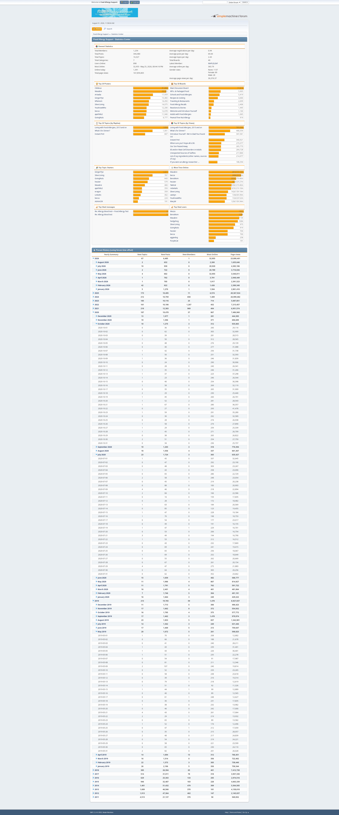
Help (226, 812)
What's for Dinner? (102, 130)
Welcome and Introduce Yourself (183, 111)
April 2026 (102, 277)
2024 (97, 297)
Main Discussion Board (179, 88)
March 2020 (103, 589)
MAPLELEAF (213, 63)
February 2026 (104, 285)
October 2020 (104, 324)
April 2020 (102, 585)
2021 (97, 308)
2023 (97, 301)
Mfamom (98, 101)
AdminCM (99, 201)
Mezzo (172, 211)
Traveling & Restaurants (179, 101)
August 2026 (103, 262)
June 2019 (102, 628)
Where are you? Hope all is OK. (182, 143)
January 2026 (103, 289)
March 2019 (103, 758)
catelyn (173, 195)
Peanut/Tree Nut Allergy (180, 117)
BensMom (174, 178)
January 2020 (103, 597)
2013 (97, 789)
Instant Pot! (99, 134)
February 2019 (104, 762)
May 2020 (102, 581)
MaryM (173, 201)
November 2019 (105, 608)
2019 (97, 601)
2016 (97, 778)
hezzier (98, 182)
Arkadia (98, 94)
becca (97, 111)
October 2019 (104, 612)
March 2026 (103, 281)
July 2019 (102, 624)
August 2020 (103, 451)
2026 (97, 258)
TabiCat (173, 185)
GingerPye (99, 98)
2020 (97, 312)
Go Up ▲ (246, 812)
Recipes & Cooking (177, 98)
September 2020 (105, 447)
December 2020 (104, 316)
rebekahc (174, 188)
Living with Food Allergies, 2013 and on (111, 127)
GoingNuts (99, 117)
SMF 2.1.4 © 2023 (96, 812)
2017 (97, 774)
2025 (97, 293)
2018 (97, 770)
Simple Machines (107, 812)
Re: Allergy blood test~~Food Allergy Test (111, 211)
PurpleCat (174, 241)
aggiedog (174, 237)
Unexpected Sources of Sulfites (183, 153)
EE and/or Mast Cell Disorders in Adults (186, 149)
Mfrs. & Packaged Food (179, 91)
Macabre (98, 91)
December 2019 (104, 605)
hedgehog (174, 221)
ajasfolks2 (99, 114)
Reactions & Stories (178, 108)
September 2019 (105, 616)
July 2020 (102, 454)
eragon (98, 191)
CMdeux (98, 88)
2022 (97, 304)
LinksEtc (98, 195)
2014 (97, 785)
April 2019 (102, 755)
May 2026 (102, 274)
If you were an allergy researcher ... (184, 162)
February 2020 (104, 593)
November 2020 (105, 320)
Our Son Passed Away (179, 146)
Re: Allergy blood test (103, 214)
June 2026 (102, 270)
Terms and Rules (235, 812)
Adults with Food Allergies (180, 114)
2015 (97, 782)
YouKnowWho (100, 108)
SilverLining (99, 104)
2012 (97, 793)
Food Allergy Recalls (178, 104)
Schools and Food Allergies (181, 94)
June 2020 (102, 578)
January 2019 (103, 766)
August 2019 (103, 620)
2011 (97, 797)
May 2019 (102, 631)
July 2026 (102, 266)
